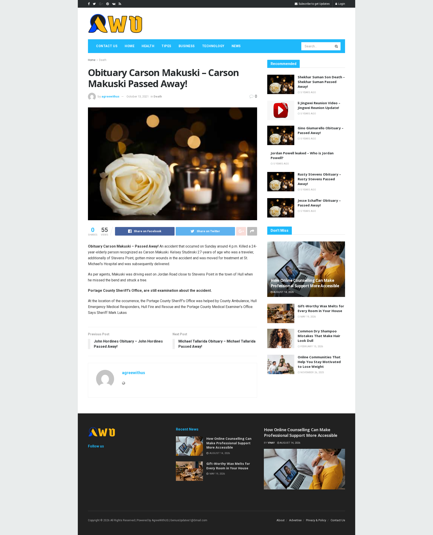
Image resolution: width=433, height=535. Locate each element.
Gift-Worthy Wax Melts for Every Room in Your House (321, 308)
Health (148, 46)
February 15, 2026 (311, 346)
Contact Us (106, 46)
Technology (213, 46)
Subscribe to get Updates (314, 3)
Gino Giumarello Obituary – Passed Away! (320, 130)
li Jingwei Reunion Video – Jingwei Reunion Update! (319, 105)
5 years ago (308, 92)
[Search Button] (337, 46)
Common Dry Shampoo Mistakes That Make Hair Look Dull (319, 336)
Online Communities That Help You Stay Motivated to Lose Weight (319, 362)
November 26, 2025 (312, 372)
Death (102, 60)
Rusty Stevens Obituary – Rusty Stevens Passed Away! (319, 179)
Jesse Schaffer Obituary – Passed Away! (319, 202)
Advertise (295, 520)
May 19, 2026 (308, 316)
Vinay (271, 442)
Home (129, 46)
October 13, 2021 (138, 96)
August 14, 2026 (283, 292)
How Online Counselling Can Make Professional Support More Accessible (305, 283)
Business (187, 46)
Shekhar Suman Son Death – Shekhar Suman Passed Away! (321, 82)
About (280, 520)
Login (341, 3)
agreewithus (110, 96)
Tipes (166, 46)
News (236, 46)
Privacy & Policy (316, 520)
